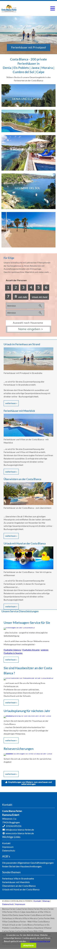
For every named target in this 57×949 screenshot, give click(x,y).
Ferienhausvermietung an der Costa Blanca (9, 8)
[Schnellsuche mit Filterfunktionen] (25, 315)
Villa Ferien (7, 912)
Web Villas (38, 931)
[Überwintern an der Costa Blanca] (28, 504)
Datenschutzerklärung (40, 941)
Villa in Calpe (19, 912)
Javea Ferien (24, 915)
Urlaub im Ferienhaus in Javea (28, 121)
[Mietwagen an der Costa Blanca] (19, 627)
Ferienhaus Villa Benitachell (28, 191)
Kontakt (37, 901)
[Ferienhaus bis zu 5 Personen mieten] (39, 290)
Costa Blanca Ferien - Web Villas (22, 921)
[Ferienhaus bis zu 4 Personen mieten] (23, 290)
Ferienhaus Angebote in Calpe (28, 229)
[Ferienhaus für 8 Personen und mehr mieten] (20, 299)
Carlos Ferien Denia (24, 931)
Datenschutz (8, 904)
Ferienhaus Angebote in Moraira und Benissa (28, 153)
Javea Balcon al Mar (35, 912)
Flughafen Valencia (12, 650)
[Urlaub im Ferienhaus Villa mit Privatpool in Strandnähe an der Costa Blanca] (28, 369)
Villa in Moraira (30, 918)
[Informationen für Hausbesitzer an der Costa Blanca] (28, 678)
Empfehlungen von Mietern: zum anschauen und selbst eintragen (30, 783)
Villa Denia (13, 915)
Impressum (20, 904)
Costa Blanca (15, 928)
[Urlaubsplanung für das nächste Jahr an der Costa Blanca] (28, 715)
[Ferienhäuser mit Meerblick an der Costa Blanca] (28, 436)
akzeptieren (28, 945)
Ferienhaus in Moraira (12, 918)
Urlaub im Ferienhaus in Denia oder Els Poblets (28, 95)
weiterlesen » (11, 403)
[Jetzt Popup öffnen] (28, 332)
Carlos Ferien (44, 918)
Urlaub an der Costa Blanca (21, 924)
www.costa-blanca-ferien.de (19, 833)
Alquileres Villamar (43, 928)
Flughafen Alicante (30, 650)
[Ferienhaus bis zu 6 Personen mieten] (46, 290)
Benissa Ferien (8, 909)
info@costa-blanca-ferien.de (20, 829)
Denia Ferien (33, 909)
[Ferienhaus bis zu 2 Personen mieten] (8, 290)
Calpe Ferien (21, 909)
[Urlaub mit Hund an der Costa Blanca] (39, 299)
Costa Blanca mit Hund (40, 915)
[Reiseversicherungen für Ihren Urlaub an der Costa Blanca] (28, 753)
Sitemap (46, 901)
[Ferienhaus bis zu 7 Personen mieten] (8, 299)
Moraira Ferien (47, 909)
